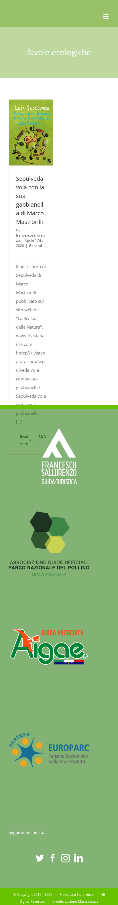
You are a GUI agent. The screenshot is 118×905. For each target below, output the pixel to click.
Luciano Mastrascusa (82, 901)
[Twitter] (40, 858)
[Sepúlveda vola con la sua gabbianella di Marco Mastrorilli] (31, 132)
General (35, 245)
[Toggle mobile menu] (106, 17)
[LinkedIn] (78, 858)
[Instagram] (65, 858)
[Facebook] (52, 858)
